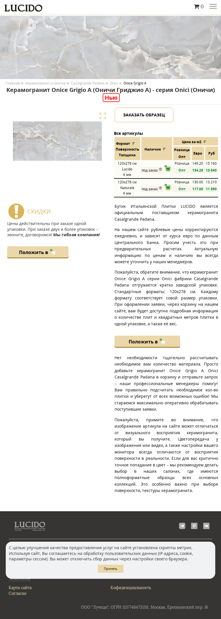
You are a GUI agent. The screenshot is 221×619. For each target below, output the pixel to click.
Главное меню (213, 7)
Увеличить (102, 116)
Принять (110, 568)
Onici (114, 83)
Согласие (18, 593)
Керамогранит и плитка (45, 83)
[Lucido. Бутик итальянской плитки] (110, 6)
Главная (13, 83)
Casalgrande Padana (87, 83)
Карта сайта (20, 587)
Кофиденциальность (130, 587)
